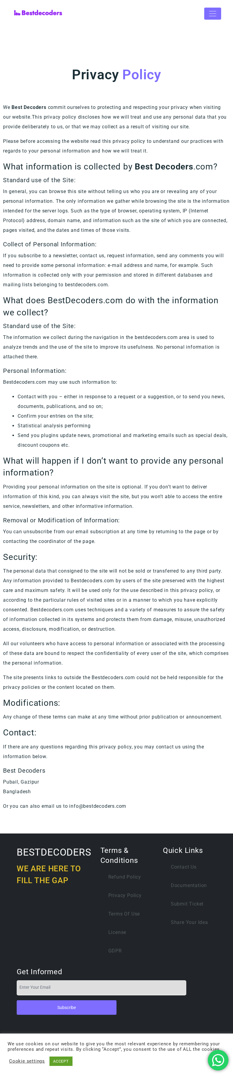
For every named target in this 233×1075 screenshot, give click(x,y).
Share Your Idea (189, 922)
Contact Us (184, 867)
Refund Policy (124, 877)
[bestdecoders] (38, 13)
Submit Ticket (187, 904)
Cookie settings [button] (27, 1061)
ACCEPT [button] (61, 1061)
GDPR (115, 951)
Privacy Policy (125, 895)
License (117, 932)
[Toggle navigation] (212, 14)
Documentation (189, 885)
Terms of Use (124, 914)
